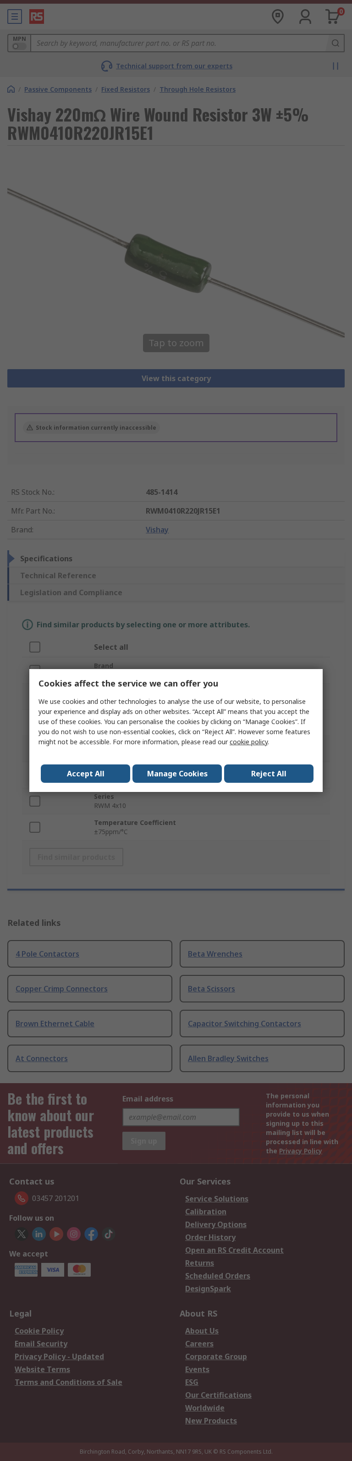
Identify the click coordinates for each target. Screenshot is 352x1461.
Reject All (268, 774)
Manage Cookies (177, 774)
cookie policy (249, 741)
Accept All (85, 774)
